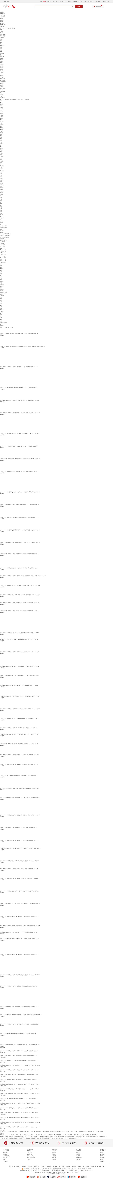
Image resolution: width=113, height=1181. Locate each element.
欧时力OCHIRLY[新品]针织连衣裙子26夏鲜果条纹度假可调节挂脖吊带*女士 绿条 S (19, 666)
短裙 (1, 101)
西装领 (1, 169)
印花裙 (1, 94)
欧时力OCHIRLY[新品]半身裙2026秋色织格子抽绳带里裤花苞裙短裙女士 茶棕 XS (19, 471)
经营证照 (76, 1172)
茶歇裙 (1, 58)
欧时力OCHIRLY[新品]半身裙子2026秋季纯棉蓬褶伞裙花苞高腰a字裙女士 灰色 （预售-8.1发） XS (23, 576)
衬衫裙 (1, 72)
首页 (1, 28)
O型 (1, 175)
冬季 (1, 51)
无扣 (1, 216)
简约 (1, 273)
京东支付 (58, 1173)
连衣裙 (4, 28)
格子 (1, 197)
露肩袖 (1, 124)
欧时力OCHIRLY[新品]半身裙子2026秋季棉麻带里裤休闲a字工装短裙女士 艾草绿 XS (20, 542)
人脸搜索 (77, 1136)
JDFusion (55, 1136)
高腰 (1, 142)
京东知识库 (2, 13)
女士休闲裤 (2, 34)
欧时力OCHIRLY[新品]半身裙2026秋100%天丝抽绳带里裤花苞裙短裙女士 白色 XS (19, 504)
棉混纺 (1, 281)
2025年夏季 (3, 249)
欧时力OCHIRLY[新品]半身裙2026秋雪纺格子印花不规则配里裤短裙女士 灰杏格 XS (19, 602)
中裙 (1, 102)
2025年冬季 (3, 253)
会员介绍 (5, 1154)
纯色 (1, 199)
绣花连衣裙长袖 (37, 1131)
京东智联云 (87, 1136)
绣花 (1, 279)
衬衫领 (1, 156)
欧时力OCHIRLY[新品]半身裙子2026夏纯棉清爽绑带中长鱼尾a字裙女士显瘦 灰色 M (19, 1024)
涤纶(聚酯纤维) (3, 240)
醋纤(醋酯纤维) (3, 227)
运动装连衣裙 (3, 1131)
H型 (1, 110)
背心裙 (1, 64)
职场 (1, 303)
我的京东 (61, 1)
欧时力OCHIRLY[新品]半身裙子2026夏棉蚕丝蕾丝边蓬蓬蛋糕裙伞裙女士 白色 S (19, 932)
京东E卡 (102, 1157)
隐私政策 (80, 1166)
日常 (1, 306)
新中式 (1, 181)
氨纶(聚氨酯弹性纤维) (5, 235)
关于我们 (11, 1166)
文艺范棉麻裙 (91, 1131)
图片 (1, 1136)
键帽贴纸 (2, 23)
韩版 (1, 186)
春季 (1, 47)
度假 (1, 298)
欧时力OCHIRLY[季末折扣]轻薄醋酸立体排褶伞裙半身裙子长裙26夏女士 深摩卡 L (19, 775)
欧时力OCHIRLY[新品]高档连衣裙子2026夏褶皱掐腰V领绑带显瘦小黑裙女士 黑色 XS (20, 891)
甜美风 (1, 178)
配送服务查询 (30, 1156)
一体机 (1, 18)
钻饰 (1, 264)
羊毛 (1, 229)
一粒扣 (1, 218)
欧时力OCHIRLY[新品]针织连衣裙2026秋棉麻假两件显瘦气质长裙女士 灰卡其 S (19, 568)
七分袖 (1, 313)
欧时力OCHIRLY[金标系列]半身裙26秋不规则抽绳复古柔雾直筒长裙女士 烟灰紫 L (19, 387)
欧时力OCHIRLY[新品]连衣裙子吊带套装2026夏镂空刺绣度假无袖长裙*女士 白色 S (19, 696)
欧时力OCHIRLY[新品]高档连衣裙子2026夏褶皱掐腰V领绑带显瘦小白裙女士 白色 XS (20, 903)
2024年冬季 (3, 262)
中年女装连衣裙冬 (54, 1131)
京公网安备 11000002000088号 (31, 1169)
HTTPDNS (40, 1136)
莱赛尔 (1, 325)
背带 (1, 265)
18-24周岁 (2, 241)
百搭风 (1, 180)
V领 (1, 162)
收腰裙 (1, 85)
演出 (1, 302)
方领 (1, 167)
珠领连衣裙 (74, 1131)
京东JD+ (102, 1161)
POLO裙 (2, 56)
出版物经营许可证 (46, 1170)
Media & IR (101, 1166)
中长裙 (1, 104)
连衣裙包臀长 (11, 1131)
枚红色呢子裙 (46, 1131)
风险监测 (74, 1166)
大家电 (4, 1159)
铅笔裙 (1, 107)
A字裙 (1, 89)
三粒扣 (1, 221)
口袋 (1, 276)
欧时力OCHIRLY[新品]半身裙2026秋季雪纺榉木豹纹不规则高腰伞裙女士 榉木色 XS (19, 400)
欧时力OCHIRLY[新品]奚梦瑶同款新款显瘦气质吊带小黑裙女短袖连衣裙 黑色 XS (19, 446)
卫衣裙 (1, 75)
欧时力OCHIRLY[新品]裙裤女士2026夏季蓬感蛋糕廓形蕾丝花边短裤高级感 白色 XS (19, 788)
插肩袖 (1, 134)
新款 (44, 1136)
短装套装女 (30, 1131)
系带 (1, 211)
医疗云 (70, 1138)
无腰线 (1, 148)
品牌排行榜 (2, 15)
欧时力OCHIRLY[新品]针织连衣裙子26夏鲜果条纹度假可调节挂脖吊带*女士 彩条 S (19, 675)
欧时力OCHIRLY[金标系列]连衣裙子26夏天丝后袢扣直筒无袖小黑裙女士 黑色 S (18, 1033)
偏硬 (1, 319)
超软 (1, 316)
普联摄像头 (2, 17)
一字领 (1, 170)
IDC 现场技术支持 (33, 1136)
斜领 (1, 158)
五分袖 (1, 311)
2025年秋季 (3, 251)
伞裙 (1, 120)
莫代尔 (1, 230)
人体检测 (102, 1136)
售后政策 (78, 1152)
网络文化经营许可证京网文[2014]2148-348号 (62, 1170)
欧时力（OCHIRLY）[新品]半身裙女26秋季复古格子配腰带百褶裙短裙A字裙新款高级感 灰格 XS (22, 346)
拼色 (1, 202)
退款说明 (78, 1156)
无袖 (1, 137)
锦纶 (1, 287)
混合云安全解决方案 (69, 1136)
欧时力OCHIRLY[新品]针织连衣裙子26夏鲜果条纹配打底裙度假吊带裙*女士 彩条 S (19, 718)
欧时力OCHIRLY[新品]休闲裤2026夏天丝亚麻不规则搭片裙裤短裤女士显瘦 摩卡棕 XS (20, 926)
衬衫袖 (1, 131)
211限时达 (29, 1154)
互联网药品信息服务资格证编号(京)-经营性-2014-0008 (63, 1169)
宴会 (1, 305)
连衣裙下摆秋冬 (99, 1131)
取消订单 (78, 1159)
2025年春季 (3, 248)
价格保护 (78, 1154)
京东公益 (86, 1166)
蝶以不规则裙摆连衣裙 (20, 1131)
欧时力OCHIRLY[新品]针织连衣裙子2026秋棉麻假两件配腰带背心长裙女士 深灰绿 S (20, 585)
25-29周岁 (2, 243)
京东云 (63, 1173)
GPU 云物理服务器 (54, 1138)
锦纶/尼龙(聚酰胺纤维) (5, 234)
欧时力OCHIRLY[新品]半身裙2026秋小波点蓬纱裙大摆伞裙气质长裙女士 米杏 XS (19, 610)
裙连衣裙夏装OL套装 (65, 1131)
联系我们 (18, 1166)
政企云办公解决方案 (95, 1136)
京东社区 (68, 1166)
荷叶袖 (1, 132)
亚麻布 (1, 283)
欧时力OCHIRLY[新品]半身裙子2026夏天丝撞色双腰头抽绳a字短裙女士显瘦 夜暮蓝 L (20, 797)
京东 (15, 7)
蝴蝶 (1, 203)
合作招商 (30, 1166)
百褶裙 (1, 121)
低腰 (1, 145)
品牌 (105, 1136)
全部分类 (2, 12)
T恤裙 (1, 74)
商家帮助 (36, 1166)
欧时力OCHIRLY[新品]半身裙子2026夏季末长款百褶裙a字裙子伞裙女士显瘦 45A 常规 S (20, 1014)
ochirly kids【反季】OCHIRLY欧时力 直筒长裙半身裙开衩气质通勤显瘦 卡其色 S (19, 639)
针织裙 (1, 67)
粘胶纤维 (2, 295)
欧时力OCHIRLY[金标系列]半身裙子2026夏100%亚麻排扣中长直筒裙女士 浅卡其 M (19, 734)
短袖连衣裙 (2, 91)
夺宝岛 (101, 1152)
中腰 (1, 146)
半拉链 (1, 215)
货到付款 (54, 1152)
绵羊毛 (1, 286)
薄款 (1, 40)
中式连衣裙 (2, 80)
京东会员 (69, 1)
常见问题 (5, 1157)
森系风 (1, 189)
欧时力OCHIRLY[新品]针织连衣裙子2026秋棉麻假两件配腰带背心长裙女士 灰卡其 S (20, 595)
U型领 (1, 161)
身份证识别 (81, 1136)
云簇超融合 (46, 1138)
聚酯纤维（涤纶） (4, 292)
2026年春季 (3, 254)
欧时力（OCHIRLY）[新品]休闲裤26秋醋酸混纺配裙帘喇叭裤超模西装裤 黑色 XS (19, 333)
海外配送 (29, 1159)
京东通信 (102, 1159)
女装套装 (2, 37)
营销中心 (43, 1166)
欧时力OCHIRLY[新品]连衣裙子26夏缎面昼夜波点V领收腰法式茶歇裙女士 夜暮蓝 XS (20, 975)
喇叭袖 (1, 129)
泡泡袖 (1, 127)
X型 (1, 123)
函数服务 (16, 1138)
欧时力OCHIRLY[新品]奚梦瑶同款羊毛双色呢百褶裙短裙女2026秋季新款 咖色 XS (19, 517)
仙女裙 (1, 61)
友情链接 (55, 1166)
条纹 (1, 205)
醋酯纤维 (2, 284)
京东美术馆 (2, 25)
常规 (1, 42)
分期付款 (54, 1156)
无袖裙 (1, 83)
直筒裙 (1, 93)
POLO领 (2, 165)
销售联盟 (61, 1166)
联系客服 (5, 1161)
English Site (93, 1166)
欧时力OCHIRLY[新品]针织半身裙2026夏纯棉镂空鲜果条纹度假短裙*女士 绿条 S (19, 685)
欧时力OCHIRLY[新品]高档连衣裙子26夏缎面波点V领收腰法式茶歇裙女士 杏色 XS (19, 861)
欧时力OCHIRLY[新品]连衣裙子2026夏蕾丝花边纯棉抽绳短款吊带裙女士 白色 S (19, 764)
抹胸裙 (1, 86)
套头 (1, 219)
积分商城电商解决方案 (16, 1136)
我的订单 (55, 1)
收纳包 (1, 20)
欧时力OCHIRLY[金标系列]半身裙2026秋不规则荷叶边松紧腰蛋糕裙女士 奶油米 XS (19, 492)
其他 (1, 96)
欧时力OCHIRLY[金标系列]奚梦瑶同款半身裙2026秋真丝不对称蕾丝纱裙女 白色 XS (19, 530)
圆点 (1, 207)
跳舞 (1, 300)
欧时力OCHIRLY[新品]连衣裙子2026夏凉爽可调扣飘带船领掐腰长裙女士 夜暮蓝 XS (19, 815)
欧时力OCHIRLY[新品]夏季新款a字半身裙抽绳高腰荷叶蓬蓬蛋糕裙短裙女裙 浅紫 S (19, 633)
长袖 (1, 135)
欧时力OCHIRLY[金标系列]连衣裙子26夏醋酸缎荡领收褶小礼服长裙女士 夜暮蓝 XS (19, 1044)
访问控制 (9, 1136)
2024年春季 (3, 259)
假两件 (1, 63)
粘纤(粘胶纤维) (3, 226)
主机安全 (47, 1136)
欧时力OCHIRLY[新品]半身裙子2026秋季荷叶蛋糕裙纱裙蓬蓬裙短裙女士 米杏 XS (19, 367)
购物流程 (5, 1152)
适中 (1, 317)
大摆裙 (1, 115)
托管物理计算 (25, 1136)
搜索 (79, 6)
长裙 (1, 105)
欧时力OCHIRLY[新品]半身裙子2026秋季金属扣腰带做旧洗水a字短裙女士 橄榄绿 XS (20, 412)
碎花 (1, 200)
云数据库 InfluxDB (76, 1138)
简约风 (1, 183)
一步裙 (1, 108)
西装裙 (1, 59)
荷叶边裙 (2, 112)
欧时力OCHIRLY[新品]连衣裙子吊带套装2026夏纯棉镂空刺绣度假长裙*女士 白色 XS (20, 709)
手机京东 (82, 1)
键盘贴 (1, 21)
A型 (1, 172)
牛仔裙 (1, 66)
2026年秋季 (3, 257)
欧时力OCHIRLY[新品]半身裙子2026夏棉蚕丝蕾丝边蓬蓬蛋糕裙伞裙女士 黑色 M (19, 868)
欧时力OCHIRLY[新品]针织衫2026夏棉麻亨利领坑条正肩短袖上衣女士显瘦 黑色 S (19, 938)
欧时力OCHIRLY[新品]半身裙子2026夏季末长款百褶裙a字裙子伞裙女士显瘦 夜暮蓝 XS (20, 848)
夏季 (1, 48)
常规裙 (1, 55)
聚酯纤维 (2, 289)
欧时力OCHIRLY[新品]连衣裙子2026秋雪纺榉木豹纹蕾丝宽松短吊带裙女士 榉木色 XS (20, 458)
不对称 (1, 268)
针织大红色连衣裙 (82, 1131)
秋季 (1, 50)
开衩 (1, 278)
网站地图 (4, 1136)
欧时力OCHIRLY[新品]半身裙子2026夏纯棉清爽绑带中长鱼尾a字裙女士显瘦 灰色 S (19, 878)
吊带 (1, 139)
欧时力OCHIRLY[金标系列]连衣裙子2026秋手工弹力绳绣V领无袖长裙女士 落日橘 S (19, 433)
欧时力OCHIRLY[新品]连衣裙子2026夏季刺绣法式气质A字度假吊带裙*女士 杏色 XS (19, 652)
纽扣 (1, 275)
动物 (1, 196)
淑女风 (1, 188)
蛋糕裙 (1, 118)
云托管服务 (11, 1138)
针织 (1, 297)
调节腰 (1, 150)
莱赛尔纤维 (2, 294)
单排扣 (1, 222)
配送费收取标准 (31, 1157)
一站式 (51, 1136)
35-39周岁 (2, 246)
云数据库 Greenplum (64, 1138)
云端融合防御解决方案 (36, 1138)
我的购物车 (98, 6)
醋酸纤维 (2, 238)
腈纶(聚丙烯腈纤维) (4, 237)
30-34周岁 (2, 245)
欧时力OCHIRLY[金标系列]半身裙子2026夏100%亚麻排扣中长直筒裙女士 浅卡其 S (19, 743)
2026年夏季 (3, 256)
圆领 (1, 159)
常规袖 (1, 126)
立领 (1, 164)
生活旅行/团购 (6, 1156)
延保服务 (102, 1156)
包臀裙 (1, 116)
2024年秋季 (3, 260)
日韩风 (1, 184)
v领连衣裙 (2, 78)
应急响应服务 (61, 1136)
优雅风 (1, 192)
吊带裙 (1, 69)
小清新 (1, 194)
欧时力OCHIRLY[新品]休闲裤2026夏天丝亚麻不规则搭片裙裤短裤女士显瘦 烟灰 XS (19, 916)
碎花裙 (1, 77)
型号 (43, 1138)
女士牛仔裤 (2, 36)
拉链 (1, 210)
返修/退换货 (78, 1157)
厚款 (1, 44)
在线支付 (54, 1154)
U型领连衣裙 (3, 82)
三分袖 (1, 310)
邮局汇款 (54, 1157)
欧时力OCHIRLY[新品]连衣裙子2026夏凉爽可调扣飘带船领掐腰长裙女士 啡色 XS (19, 827)
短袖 (1, 140)
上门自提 (29, 1152)
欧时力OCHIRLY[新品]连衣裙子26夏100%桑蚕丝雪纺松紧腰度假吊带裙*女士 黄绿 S (20, 728)
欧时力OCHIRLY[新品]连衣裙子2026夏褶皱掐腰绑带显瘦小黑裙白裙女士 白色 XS (19, 1006)
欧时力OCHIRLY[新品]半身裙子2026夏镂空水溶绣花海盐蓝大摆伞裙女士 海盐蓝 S (19, 754)
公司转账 (54, 1159)
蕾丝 (1, 270)
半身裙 (1, 32)
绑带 (1, 267)
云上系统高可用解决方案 (24, 1138)
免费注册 (49, 1)
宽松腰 (1, 153)
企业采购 (75, 1)
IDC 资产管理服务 (4, 1138)
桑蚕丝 (1, 232)
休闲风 (1, 191)
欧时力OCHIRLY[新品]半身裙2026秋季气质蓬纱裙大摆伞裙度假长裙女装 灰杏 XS (19, 553)
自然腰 (1, 143)
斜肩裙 (1, 70)
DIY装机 (102, 1154)
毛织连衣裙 (2, 88)
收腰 (1, 151)
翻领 (1, 154)
